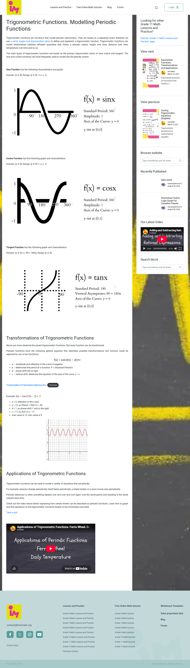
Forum (120, 7)
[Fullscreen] (180, 248)
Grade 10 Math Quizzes (125, 637)
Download (53, 385)
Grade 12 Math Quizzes (125, 646)
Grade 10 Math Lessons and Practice (79, 637)
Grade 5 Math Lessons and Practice (78, 613)
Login (171, 7)
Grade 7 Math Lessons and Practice (78, 623)
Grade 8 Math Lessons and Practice (78, 628)
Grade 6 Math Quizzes (124, 618)
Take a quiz (12, 512)
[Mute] (175, 248)
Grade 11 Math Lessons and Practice (79, 642)
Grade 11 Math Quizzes (125, 642)
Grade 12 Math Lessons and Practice (79, 646)
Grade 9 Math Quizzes (124, 632)
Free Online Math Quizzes (89, 7)
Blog (109, 7)
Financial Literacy (70, 651)
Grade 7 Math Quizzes (124, 623)
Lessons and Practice (60, 7)
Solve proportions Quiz (172, 613)
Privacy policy (12, 645)
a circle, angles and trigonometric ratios (30, 41)
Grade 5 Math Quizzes (124, 613)
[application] (162, 239)
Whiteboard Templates (172, 606)
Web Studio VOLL (175, 664)
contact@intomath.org (19, 625)
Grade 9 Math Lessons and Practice (78, 632)
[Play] (144, 248)
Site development (159, 664)
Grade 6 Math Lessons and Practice (78, 618)
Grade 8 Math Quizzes (124, 628)
